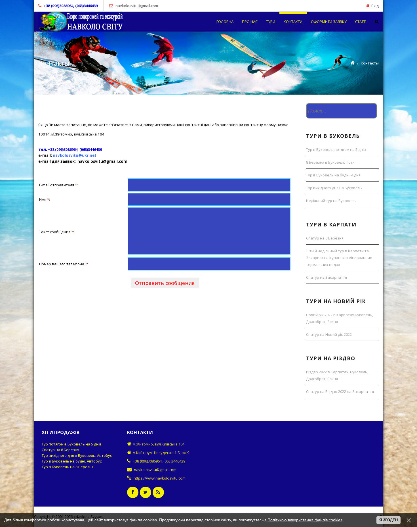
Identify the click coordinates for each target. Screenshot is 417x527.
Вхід (375, 5)
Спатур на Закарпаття (326, 277)
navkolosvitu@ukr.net (74, 155)
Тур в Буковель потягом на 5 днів (336, 149)
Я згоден (388, 520)
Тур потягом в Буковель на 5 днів (72, 444)
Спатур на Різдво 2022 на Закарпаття (340, 391)
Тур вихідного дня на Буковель (334, 187)
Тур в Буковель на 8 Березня (68, 466)
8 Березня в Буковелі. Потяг (331, 162)
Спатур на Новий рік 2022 (329, 334)
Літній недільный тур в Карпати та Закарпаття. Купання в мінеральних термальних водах (339, 257)
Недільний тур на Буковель (331, 200)
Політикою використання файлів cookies (305, 520)
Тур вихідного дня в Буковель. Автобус (77, 455)
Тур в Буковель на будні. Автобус (72, 461)
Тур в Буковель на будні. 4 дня (333, 175)
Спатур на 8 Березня (325, 238)
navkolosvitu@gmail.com (136, 5)
